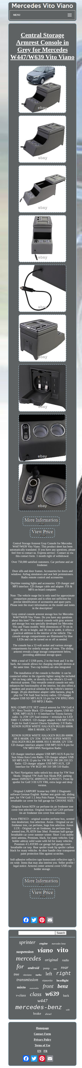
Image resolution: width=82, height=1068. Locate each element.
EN (39, 1051)
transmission (27, 979)
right (63, 973)
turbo (39, 974)
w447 (42, 1000)
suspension (25, 952)
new (55, 969)
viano (45, 950)
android (33, 968)
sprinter (27, 942)
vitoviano (27, 975)
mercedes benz (59, 943)
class (35, 994)
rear (64, 967)
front (48, 986)
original (51, 960)
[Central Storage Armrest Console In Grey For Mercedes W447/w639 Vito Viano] (42, 90)
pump (46, 968)
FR (45, 1051)
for (20, 966)
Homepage (42, 1028)
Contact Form (42, 1033)
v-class (21, 995)
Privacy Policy (42, 1039)
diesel (48, 1013)
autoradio (34, 988)
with (68, 1010)
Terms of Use (42, 1045)
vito (62, 950)
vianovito (47, 980)
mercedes (28, 958)
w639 (52, 993)
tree (16, 974)
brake (37, 1013)
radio (65, 960)
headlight (62, 980)
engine (43, 943)
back (66, 995)
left (49, 973)
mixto (21, 987)
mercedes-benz (38, 1007)
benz (63, 986)
